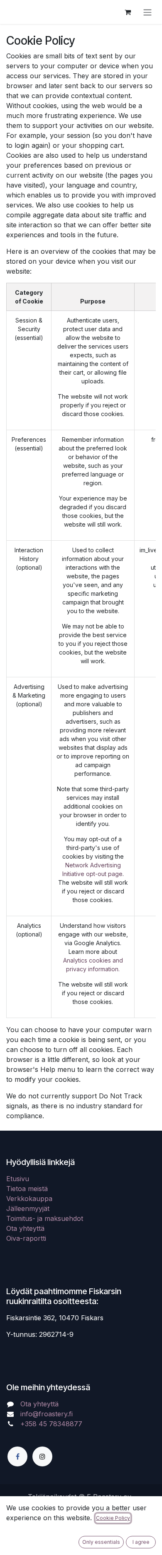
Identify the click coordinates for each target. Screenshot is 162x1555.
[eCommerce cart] (127, 12)
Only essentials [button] (101, 1542)
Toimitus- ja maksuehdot (44, 1218)
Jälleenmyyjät (27, 1208)
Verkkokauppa (29, 1198)
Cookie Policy (113, 1518)
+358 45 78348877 (52, 1424)
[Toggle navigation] (147, 12)
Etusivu (17, 1179)
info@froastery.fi (46, 1414)
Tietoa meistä (27, 1188)
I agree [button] (141, 1542)
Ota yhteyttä (25, 1228)
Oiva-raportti (26, 1238)
